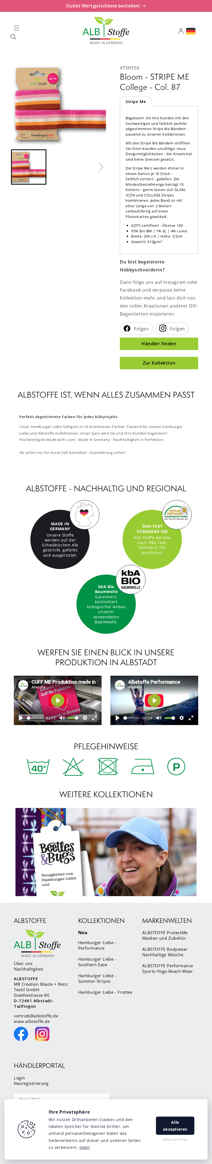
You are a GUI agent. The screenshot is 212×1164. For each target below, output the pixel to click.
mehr (85, 1147)
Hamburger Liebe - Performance (97, 945)
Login (19, 1078)
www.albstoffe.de (32, 1021)
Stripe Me (136, 101)
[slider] (35, 718)
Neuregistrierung (31, 1083)
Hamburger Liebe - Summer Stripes (97, 978)
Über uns (23, 963)
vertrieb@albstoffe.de (36, 1015)
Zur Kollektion (159, 363)
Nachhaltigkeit (28, 969)
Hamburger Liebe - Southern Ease (97, 961)
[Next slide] (101, 167)
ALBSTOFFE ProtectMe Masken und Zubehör (164, 935)
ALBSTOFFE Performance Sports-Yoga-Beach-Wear (167, 968)
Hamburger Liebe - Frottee (105, 992)
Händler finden (159, 344)
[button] (16, 28)
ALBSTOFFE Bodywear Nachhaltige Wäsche (164, 951)
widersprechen (175, 1139)
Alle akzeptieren (175, 1126)
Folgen (141, 329)
